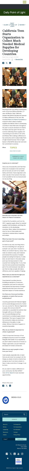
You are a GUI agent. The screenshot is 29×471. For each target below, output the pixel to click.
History (4, 427)
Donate (14, 419)
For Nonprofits (17, 424)
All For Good (9, 373)
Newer (21, 25)
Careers (5, 434)
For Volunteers (17, 429)
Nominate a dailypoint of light (18, 157)
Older (6, 25)
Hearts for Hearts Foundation (16, 119)
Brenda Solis (19, 59)
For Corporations (18, 427)
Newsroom (5, 432)
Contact (16, 432)
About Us (5, 424)
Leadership (5, 429)
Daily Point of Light (13, 24)
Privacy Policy (17, 434)
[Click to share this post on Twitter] (7, 63)
